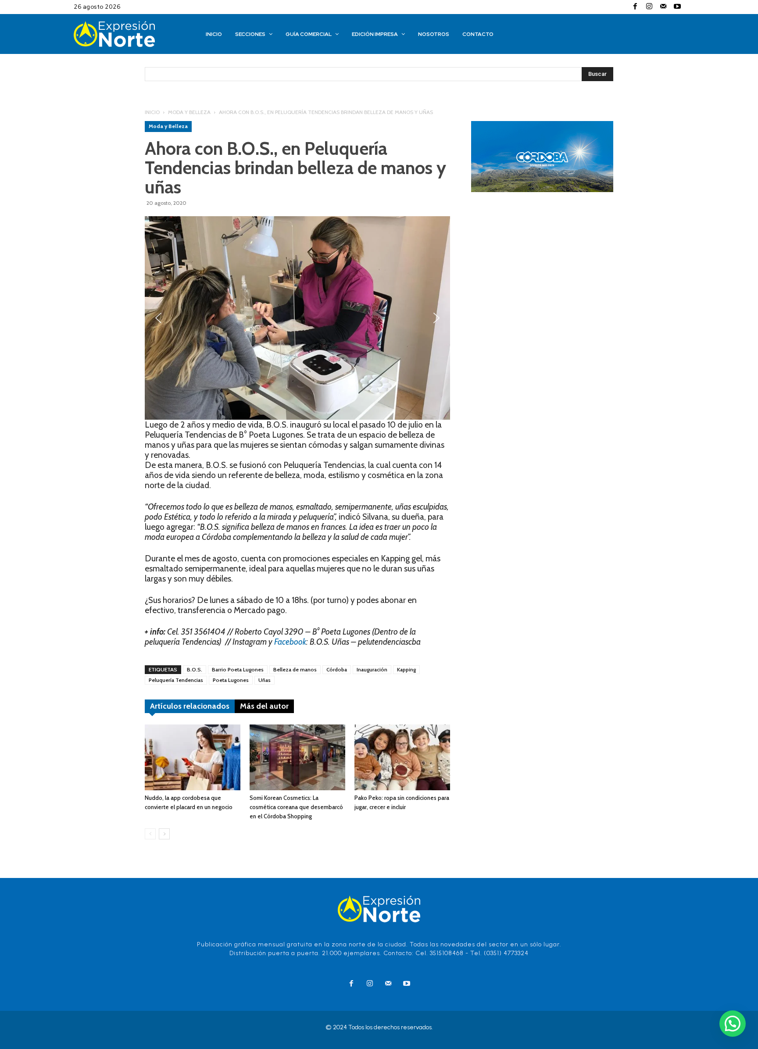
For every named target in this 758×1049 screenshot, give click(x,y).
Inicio (152, 112)
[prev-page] (150, 833)
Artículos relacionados (189, 706)
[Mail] (663, 7)
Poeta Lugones (231, 680)
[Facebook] (635, 7)
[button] (158, 318)
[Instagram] (649, 7)
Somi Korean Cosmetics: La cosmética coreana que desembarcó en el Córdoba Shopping (296, 807)
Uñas (264, 680)
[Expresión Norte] (128, 34)
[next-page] (164, 833)
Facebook (290, 642)
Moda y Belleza (189, 112)
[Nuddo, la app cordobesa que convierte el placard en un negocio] (192, 757)
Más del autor (264, 706)
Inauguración (372, 669)
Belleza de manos (295, 669)
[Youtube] (677, 7)
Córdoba (336, 669)
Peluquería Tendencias (176, 680)
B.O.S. (194, 669)
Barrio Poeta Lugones (238, 669)
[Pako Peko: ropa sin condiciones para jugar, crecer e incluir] (402, 757)
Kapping (406, 669)
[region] (297, 318)
